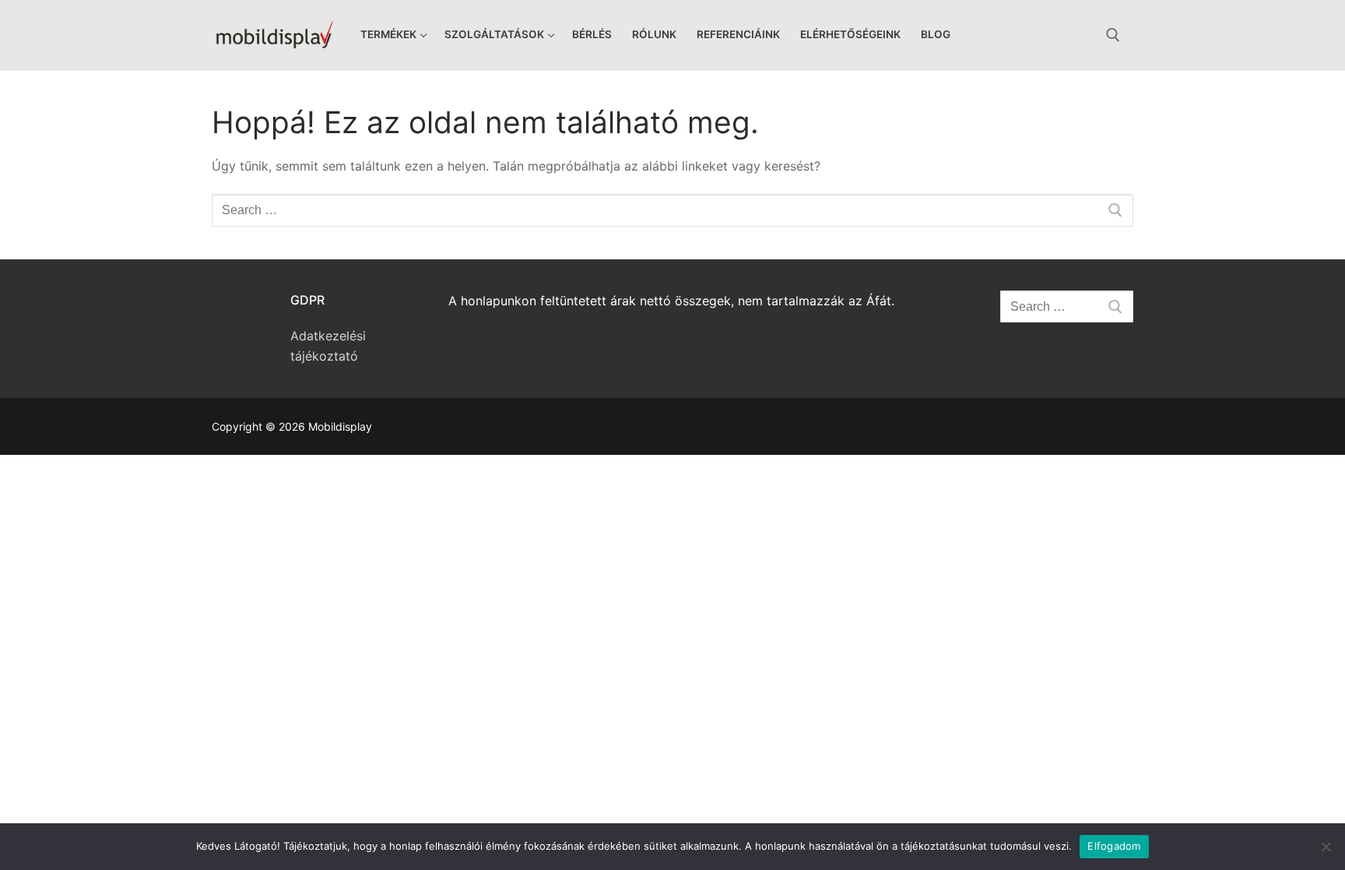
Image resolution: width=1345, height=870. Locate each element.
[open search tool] (1113, 35)
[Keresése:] (672, 210)
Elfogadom (1113, 846)
